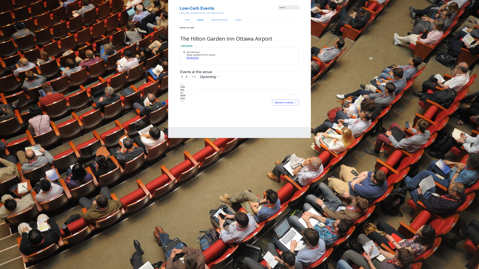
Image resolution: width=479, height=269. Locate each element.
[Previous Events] (181, 76)
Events (200, 20)
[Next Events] (186, 76)
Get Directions (193, 57)
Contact (238, 20)
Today (194, 76)
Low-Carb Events (197, 8)
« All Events (186, 45)
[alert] (182, 93)
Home (187, 20)
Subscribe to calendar (284, 102)
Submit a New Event (219, 20)
